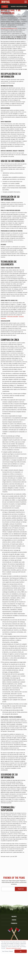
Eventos (14, 920)
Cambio (5, 6)
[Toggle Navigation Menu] (25, 2)
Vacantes (14, 916)
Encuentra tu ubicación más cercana (19, 6)
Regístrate (21, 889)
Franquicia (14, 923)
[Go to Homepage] (5, 2)
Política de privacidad (12, 316)
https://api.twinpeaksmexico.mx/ (9, 28)
